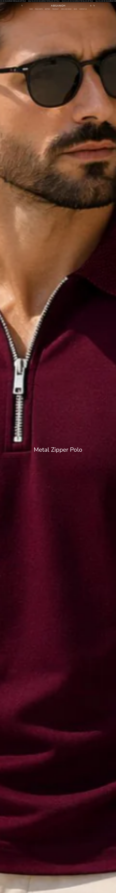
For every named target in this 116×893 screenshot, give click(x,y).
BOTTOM (47, 9)
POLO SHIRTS (39, 9)
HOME (31, 9)
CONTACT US (83, 9)
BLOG (75, 9)
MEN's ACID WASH (66, 9)
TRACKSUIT (55, 9)
